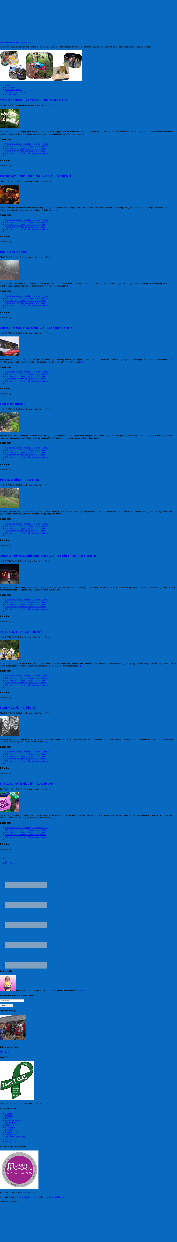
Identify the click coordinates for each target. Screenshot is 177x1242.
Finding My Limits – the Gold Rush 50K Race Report (35, 175)
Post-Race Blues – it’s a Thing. (20, 479)
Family (8, 1118)
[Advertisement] (88, 21)
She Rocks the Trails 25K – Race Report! (27, 783)
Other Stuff (9, 1125)
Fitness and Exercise (13, 1120)
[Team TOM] (17, 1099)
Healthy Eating (11, 1123)
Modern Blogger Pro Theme (28, 1197)
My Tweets (4, 1052)
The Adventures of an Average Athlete (15, 42)
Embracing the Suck (13, 251)
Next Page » (10, 863)
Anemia (8, 1113)
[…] (82, 134)
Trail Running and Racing (15, 1137)
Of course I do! (6, 1005)
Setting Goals (10, 1134)
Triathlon (9, 1139)
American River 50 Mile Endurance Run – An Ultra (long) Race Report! (48, 555)
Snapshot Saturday (12, 403)
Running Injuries (12, 1132)
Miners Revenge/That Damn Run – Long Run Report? (36, 327)
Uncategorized (11, 1141)
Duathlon (9, 1116)
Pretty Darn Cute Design (54, 1197)
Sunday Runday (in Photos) (18, 707)
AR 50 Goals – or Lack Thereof (21, 631)
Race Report (10, 1127)
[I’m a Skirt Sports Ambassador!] (19, 1188)
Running (8, 1130)
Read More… (81, 990)
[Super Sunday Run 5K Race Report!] (13, 1040)
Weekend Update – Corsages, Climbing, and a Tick (34, 99)
